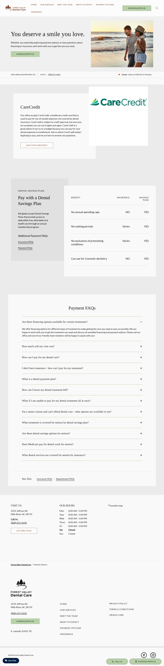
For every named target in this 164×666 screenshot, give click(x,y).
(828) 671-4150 (54, 74)
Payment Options (105, 5)
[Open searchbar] (156, 8)
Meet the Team (65, 5)
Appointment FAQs (65, 478)
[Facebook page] (144, 655)
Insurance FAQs (25, 241)
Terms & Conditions (121, 609)
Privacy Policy (118, 603)
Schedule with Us (137, 8)
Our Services (47, 5)
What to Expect (84, 5)
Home (34, 5)
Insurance (36, 12)
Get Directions (24, 531)
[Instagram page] (153, 655)
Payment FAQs (25, 248)
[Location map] (130, 528)
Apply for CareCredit (37, 145)
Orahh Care (116, 615)
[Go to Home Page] (15, 8)
